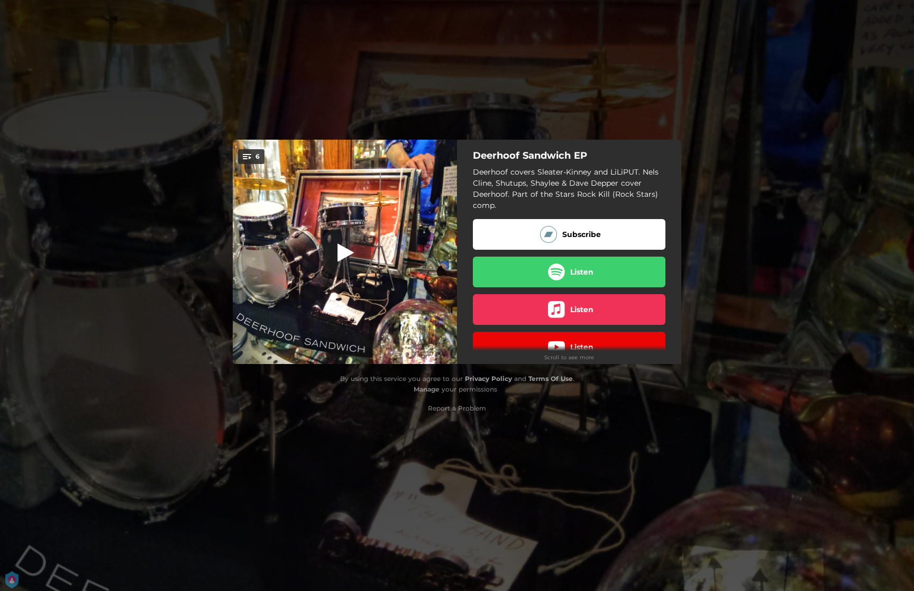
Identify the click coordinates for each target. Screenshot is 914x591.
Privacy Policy (488, 379)
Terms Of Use (550, 379)
